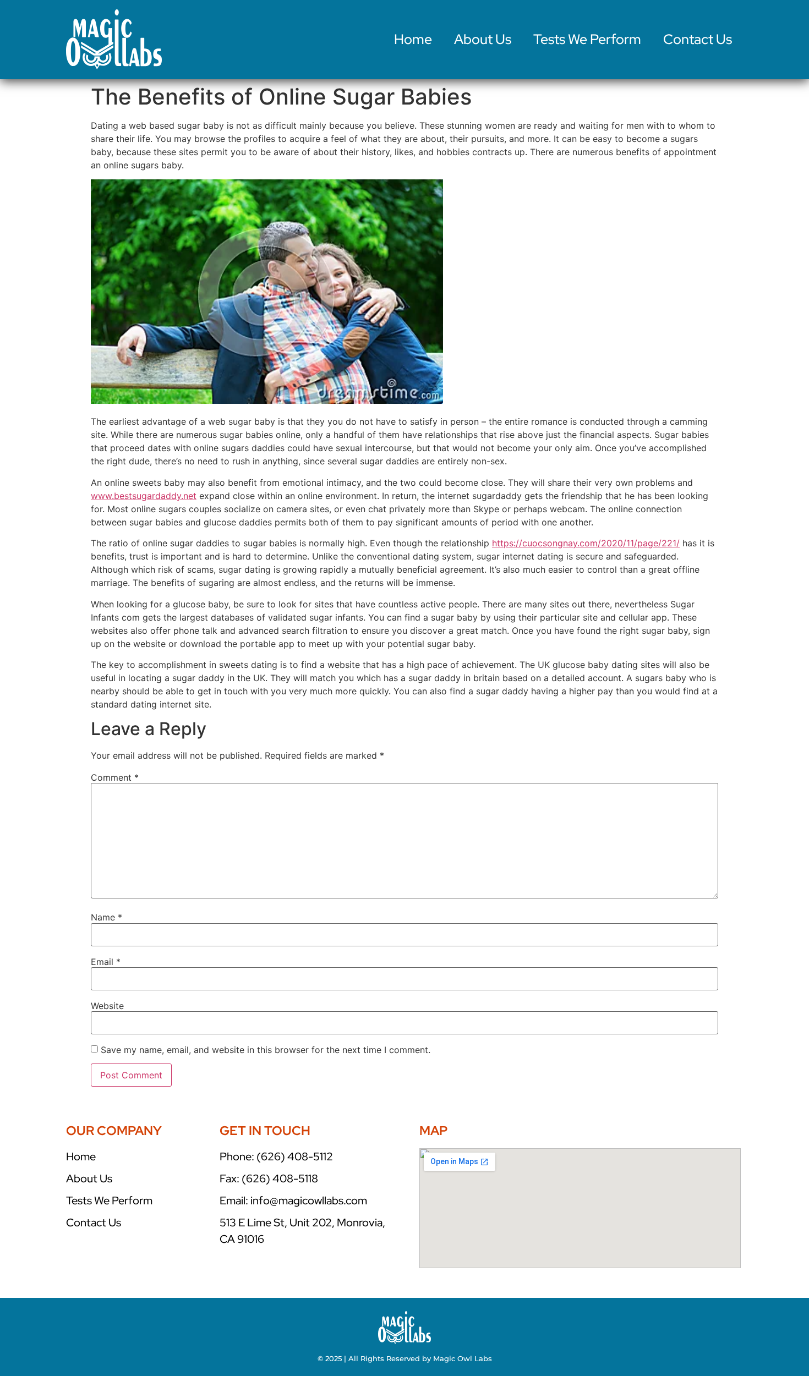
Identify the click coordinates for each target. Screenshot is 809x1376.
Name (106, 917)
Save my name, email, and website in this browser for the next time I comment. (265, 1049)
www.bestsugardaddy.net (143, 495)
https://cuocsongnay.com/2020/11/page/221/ (586, 543)
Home (413, 39)
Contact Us (697, 39)
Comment (115, 777)
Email (106, 961)
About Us (482, 39)
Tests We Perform (587, 39)
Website (107, 1005)
